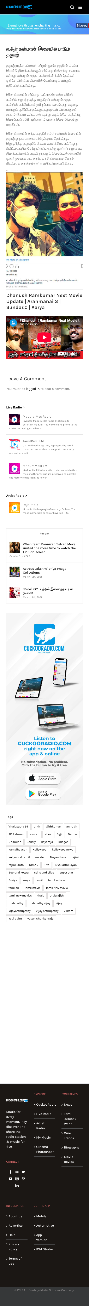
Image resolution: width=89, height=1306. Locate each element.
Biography (71, 1147)
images (63, 842)
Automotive (44, 1225)
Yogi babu (15, 918)
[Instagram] (17, 1178)
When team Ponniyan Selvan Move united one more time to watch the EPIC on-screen (49, 548)
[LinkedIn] (17, 1185)
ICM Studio (44, 1249)
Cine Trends (69, 1135)
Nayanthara (58, 857)
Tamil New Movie (57, 888)
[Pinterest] (23, 1178)
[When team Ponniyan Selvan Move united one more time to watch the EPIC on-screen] (15, 544)
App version (41, 1237)
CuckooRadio (44, 1104)
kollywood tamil (19, 857)
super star (66, 872)
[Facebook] (10, 1172)
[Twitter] (23, 1172)
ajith (37, 826)
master (40, 857)
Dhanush (14, 842)
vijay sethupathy (47, 911)
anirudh (71, 826)
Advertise (16, 1225)
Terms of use (15, 1260)
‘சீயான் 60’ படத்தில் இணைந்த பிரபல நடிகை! (48, 591)
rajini (75, 857)
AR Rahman (16, 834)
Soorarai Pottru (18, 872)
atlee (48, 834)
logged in (33, 389)
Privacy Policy (14, 1246)
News (68, 1104)
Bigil (60, 834)
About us (15, 1216)
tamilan (13, 888)
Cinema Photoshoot (44, 1149)
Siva (46, 865)
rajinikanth (16, 865)
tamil (39, 880)
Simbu (33, 865)
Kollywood (40, 849)
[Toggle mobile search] (72, 7)
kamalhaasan (17, 849)
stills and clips (44, 872)
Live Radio (44, 1114)
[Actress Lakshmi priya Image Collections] (15, 569)
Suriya (12, 880)
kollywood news (62, 849)
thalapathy (15, 903)
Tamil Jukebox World (70, 1119)
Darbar (72, 834)
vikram (68, 911)
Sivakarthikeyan (66, 865)
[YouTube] (10, 1178)
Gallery (31, 842)
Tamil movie (32, 888)
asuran (34, 834)
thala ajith (57, 895)
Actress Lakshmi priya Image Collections (44, 570)
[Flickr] (17, 1172)
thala (40, 895)
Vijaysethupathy (19, 911)
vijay (59, 903)
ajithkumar (53, 826)
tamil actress (57, 880)
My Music (43, 1137)
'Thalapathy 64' (18, 826)
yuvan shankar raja (40, 918)
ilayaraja (47, 842)
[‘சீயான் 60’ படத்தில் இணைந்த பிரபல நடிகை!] (15, 589)
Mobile (41, 1216)
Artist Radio (40, 1125)
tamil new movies (20, 895)
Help (12, 1235)
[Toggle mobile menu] (80, 7)
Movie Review (69, 1159)
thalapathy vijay (39, 903)
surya (26, 880)
